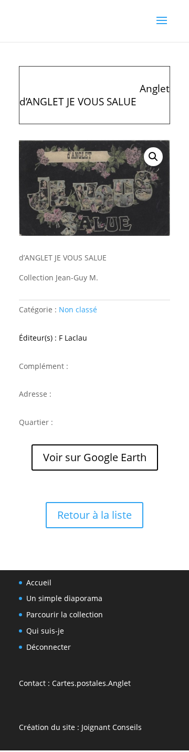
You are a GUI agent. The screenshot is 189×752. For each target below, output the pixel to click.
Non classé (78, 309)
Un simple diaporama (64, 598)
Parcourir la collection (64, 614)
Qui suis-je (45, 631)
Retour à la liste (94, 515)
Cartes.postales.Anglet (91, 683)
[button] (153, 156)
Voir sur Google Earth (94, 457)
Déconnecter (48, 647)
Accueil (38, 582)
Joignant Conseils (111, 727)
